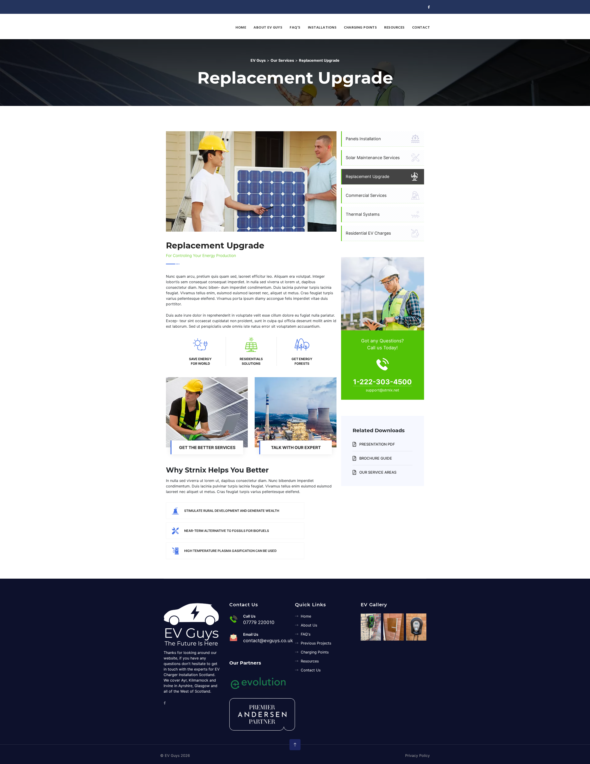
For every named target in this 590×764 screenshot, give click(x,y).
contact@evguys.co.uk (268, 640)
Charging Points (315, 652)
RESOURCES (394, 28)
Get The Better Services (207, 447)
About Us (309, 625)
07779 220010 (258, 622)
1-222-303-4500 (382, 382)
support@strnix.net (382, 390)
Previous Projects (316, 643)
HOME (241, 28)
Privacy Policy (417, 755)
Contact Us (311, 670)
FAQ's (305, 634)
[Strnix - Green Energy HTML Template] (192, 624)
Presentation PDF (376, 444)
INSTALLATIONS (322, 28)
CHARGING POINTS (360, 28)
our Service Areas (377, 472)
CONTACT (421, 28)
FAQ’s (295, 28)
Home (306, 616)
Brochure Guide (375, 458)
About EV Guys (268, 28)
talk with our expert (296, 447)
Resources (310, 661)
